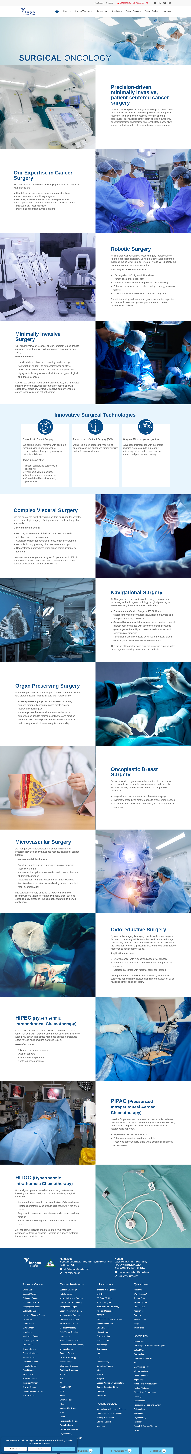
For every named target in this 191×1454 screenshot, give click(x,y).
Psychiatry (138, 1413)
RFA (62, 1404)
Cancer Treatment (83, 11)
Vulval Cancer (29, 1395)
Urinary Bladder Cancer (33, 1391)
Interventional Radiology (108, 1307)
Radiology (138, 1422)
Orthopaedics (139, 1401)
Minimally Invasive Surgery (71, 1298)
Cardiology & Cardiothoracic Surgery (149, 1345)
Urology (137, 1430)
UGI (98, 1353)
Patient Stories (151, 11)
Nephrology (139, 1379)
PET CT (100, 1315)
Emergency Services (143, 1358)
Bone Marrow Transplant (70, 1340)
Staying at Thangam (105, 1418)
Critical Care (139, 1350)
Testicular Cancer (30, 1383)
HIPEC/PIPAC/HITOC (69, 1323)
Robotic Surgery (67, 1294)
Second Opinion (140, 1302)
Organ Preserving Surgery (71, 1311)
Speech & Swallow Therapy (145, 1426)
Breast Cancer (29, 1290)
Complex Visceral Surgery (71, 1302)
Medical (100, 1374)
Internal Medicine (141, 1371)
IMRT (62, 1378)
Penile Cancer (29, 1357)
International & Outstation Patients (111, 1409)
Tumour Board (140, 1298)
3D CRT (63, 1374)
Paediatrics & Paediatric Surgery (147, 1405)
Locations (166, 11)
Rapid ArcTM (65, 1387)
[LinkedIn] (170, 2)
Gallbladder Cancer (31, 1311)
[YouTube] (164, 2)
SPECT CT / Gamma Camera (109, 1319)
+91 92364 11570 (126, 1276)
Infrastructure (101, 11)
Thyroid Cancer (29, 1387)
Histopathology (103, 1332)
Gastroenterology (141, 1367)
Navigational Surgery (68, 1307)
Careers (109, 3)
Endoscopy (102, 1349)
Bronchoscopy (103, 1362)
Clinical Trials (139, 1307)
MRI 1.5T (101, 1294)
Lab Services (102, 1328)
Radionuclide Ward (105, 1323)
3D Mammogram (104, 1302)
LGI (98, 1357)
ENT (136, 1362)
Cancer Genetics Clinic (107, 1387)
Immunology (102, 1345)
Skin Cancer (28, 1374)
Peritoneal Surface (30, 1362)
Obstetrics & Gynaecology (145, 1392)
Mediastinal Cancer (31, 1336)
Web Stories (139, 1328)
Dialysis (100, 1391)
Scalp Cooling (65, 1362)
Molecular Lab (103, 1340)
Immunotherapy (66, 1349)
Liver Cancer (28, 1323)
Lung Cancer (28, 1328)
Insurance (101, 1426)
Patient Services (133, 11)
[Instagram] (155, 2)
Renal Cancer (28, 1370)
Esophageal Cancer (31, 1307)
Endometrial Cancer (31, 1302)
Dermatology (139, 1354)
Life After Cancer (104, 1422)
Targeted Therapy (67, 1353)
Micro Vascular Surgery (70, 1315)
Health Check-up (141, 1375)
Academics (99, 3)
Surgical (100, 1378)
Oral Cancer (28, 1345)
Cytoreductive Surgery (69, 1319)
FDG (62, 1412)
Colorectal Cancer (30, 1298)
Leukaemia (27, 1319)
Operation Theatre (105, 1366)
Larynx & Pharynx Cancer (34, 1315)
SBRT (62, 1395)
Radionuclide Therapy (69, 1421)
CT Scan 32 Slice (104, 1298)
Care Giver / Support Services (109, 1413)
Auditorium (102, 1395)
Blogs (136, 1323)
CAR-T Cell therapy (68, 1357)
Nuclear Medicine (67, 1408)
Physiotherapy (66, 1434)
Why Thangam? (140, 1294)
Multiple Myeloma (30, 1340)
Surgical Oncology (68, 1290)
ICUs (99, 1370)
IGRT (62, 1383)
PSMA (62, 1417)
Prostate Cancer (30, 1366)
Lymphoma (27, 1332)
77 (137, 1276)
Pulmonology (139, 1409)
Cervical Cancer (30, 1294)
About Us (67, 11)
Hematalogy (65, 1336)
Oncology (138, 1396)
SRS (62, 1391)
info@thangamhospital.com (76, 1269)
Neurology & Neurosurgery (145, 1384)
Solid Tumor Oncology (69, 1332)
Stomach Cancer (30, 1378)
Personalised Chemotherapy (72, 1345)
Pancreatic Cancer (31, 1353)
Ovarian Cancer (29, 1349)
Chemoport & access (69, 1366)
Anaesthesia (139, 1341)
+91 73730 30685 (72, 1273)
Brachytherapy (66, 1400)
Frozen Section (103, 1336)
